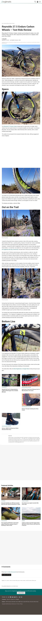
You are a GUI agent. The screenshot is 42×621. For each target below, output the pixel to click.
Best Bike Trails (15, 601)
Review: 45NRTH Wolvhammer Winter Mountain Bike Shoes (10, 429)
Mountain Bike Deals (34, 601)
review (21, 580)
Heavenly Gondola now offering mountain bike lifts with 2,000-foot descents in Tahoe (10, 503)
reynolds (27, 580)
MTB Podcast (8, 601)
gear (19, 580)
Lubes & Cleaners (25, 500)
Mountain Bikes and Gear (8, 23)
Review (13, 23)
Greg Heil (4, 38)
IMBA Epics (20, 601)
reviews (24, 580)
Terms (18, 603)
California (3, 500)
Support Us (13, 599)
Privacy (21, 603)
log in (6, 572)
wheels (33, 580)
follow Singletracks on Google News (21, 368)
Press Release (4, 520)
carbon (8, 580)
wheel (30, 580)
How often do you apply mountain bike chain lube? (30, 503)
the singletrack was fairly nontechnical (10, 249)
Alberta (23, 520)
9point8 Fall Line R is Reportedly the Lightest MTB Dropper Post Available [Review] (10, 391)
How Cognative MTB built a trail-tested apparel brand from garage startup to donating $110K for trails (9, 524)
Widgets (17, 599)
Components (4, 387)
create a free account (12, 572)
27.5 (5, 580)
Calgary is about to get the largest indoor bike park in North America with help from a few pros (31, 524)
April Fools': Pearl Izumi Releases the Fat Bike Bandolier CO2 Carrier (31, 390)
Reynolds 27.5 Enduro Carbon (10, 126)
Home (3, 23)
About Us (8, 599)
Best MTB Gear (27, 601)
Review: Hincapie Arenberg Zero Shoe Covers (30, 409)
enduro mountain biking (14, 580)
